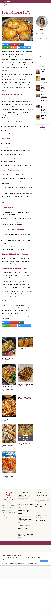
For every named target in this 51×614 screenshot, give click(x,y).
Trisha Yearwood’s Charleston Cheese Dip (8, 475)
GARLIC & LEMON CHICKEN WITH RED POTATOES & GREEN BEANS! (8, 388)
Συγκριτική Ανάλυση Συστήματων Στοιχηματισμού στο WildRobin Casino (25, 519)
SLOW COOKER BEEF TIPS (42, 500)
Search (42, 56)
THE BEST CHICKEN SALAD (7, 446)
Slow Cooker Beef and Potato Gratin (8, 359)
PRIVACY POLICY (29, 547)
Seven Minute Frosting (41, 515)
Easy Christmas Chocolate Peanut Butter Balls (44, 97)
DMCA (13, 547)
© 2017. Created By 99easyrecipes (25, 549)
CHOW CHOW (22, 348)
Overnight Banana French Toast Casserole (25, 385)
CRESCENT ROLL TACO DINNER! (25, 444)
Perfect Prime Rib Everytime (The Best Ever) (44, 107)
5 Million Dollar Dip (40, 520)
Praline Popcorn (6, 419)
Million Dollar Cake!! (40, 511)
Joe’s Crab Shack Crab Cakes (44, 117)
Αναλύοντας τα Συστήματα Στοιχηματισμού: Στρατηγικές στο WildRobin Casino (25, 527)
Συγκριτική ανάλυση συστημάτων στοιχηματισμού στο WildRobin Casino (25, 504)
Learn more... (42, 29)
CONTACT (36, 547)
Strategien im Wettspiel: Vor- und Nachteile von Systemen (24, 398)
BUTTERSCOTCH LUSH (41, 495)
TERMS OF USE (20, 547)
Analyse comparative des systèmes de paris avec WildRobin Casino (24, 497)
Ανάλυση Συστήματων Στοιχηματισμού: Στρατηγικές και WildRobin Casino (25, 534)
